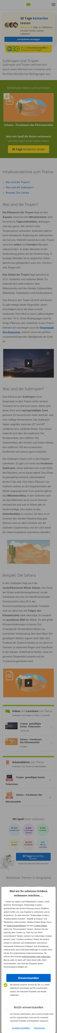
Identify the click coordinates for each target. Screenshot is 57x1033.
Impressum (39, 1028)
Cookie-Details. (40, 926)
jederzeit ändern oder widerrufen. (36, 956)
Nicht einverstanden (28, 1007)
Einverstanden (28, 978)
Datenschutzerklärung (16, 926)
